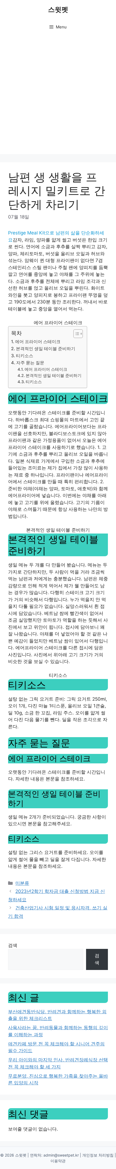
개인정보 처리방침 (98, 1155)
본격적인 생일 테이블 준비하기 (45, 348)
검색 (12, 945)
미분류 (22, 883)
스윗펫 (58, 9)
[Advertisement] (58, 96)
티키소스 (24, 355)
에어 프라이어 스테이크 (37, 341)
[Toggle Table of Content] (75, 333)
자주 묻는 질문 (30, 362)
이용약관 (58, 1160)
